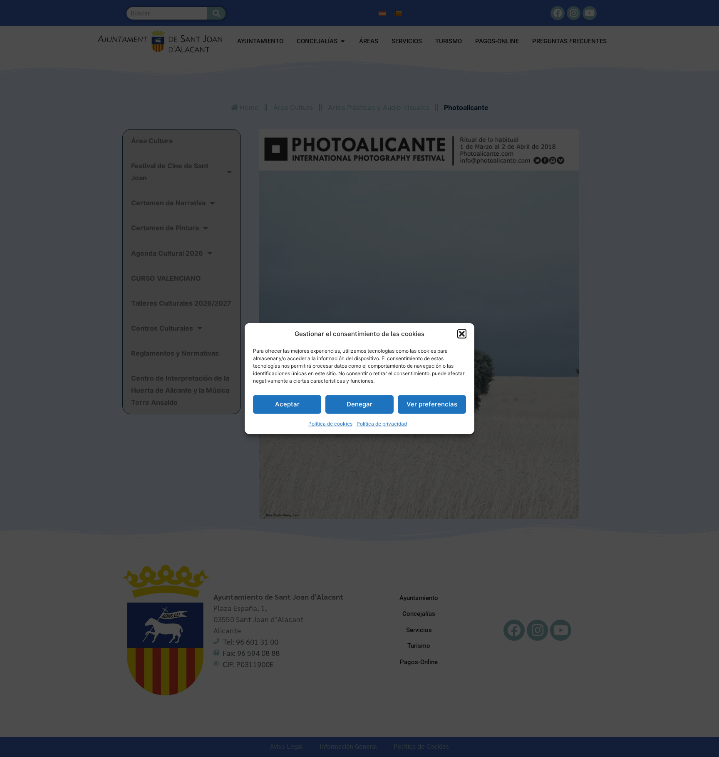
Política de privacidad (382, 423)
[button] (462, 334)
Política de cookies (330, 423)
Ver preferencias (432, 404)
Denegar (359, 404)
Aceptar (287, 404)
